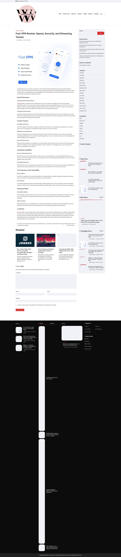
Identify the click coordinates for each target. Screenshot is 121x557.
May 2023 (81, 98)
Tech (80, 136)
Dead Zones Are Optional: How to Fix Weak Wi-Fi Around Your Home (95, 164)
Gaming (79, 13)
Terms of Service (88, 346)
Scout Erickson (20, 40)
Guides (85, 13)
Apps (60, 13)
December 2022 (82, 110)
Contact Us (87, 341)
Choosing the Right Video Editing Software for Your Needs (66, 250)
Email (48, 291)
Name (17, 291)
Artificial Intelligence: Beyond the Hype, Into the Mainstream (51, 491)
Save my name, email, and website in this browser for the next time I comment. (37, 305)
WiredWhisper (52, 555)
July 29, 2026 (93, 224)
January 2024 (82, 85)
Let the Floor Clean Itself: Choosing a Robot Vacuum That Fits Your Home (95, 180)
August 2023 (82, 90)
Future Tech (66, 13)
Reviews (96, 13)
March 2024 (82, 83)
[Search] (104, 14)
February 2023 (82, 105)
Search (81, 30)
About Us (87, 338)
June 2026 (81, 75)
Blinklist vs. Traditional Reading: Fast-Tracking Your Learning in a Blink (95, 251)
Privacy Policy (87, 343)
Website (18, 298)
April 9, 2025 (100, 246)
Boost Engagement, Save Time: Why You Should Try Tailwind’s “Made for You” (52, 547)
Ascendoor (66, 555)
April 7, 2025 (100, 254)
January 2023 (82, 108)
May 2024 (81, 80)
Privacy (90, 13)
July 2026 (81, 72)
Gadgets (73, 13)
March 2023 (82, 103)
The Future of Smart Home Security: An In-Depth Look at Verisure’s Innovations (96, 243)
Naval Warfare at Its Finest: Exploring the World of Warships (46, 250)
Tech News (81, 138)
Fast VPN (49, 90)
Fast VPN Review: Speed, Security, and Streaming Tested (91, 53)
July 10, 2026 (100, 269)
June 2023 (81, 95)
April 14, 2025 (100, 238)
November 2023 (83, 88)
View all (101, 197)
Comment (18, 272)
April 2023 (81, 100)
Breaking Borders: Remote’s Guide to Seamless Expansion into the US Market (52, 434)
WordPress (79, 555)
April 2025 (81, 77)
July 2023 (81, 93)
